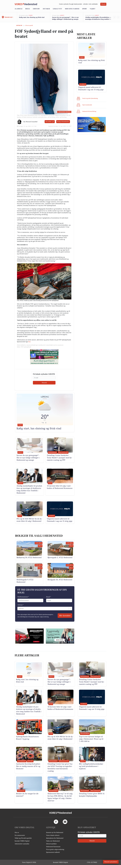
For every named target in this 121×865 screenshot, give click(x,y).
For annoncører (20, 835)
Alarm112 (18, 9)
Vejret (92, 9)
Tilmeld (103, 4)
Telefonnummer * (23, 597)
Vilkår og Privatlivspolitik (23, 838)
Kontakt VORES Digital (22, 841)
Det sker (46, 9)
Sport (84, 9)
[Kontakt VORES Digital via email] (65, 821)
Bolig (27, 9)
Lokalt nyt (57, 9)
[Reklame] (44, 356)
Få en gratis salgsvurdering (55, 849)
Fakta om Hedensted (53, 841)
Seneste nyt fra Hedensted (54, 832)
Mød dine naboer (72, 9)
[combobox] (18, 608)
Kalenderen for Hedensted (54, 838)
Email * (48, 597)
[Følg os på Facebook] (56, 821)
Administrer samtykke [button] (22, 844)
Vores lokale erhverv (53, 835)
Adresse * (20, 605)
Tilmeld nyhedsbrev (110, 862)
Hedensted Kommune (53, 847)
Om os (17, 832)
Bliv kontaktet (65, 615)
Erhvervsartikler (51, 844)
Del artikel (48, 121)
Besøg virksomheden (63, 121)
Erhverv (36, 9)
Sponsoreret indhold (53, 852)
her (29, 342)
